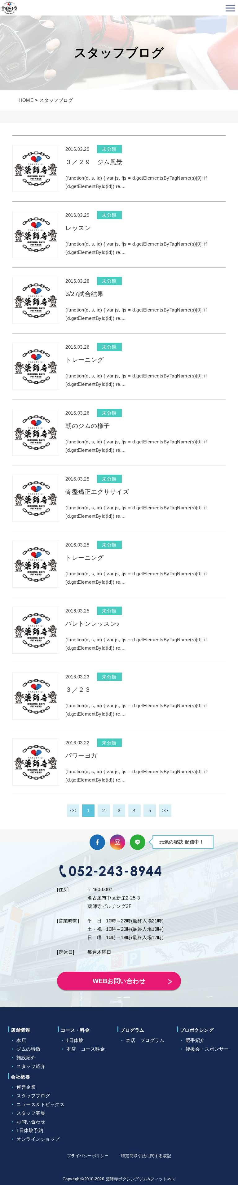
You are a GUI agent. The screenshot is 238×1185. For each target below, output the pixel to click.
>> (165, 810)
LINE (137, 842)
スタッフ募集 (30, 1113)
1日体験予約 (29, 1130)
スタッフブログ (33, 1095)
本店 (21, 1040)
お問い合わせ (30, 1121)
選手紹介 (195, 1040)
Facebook (97, 842)
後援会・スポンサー (207, 1049)
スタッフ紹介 (30, 1066)
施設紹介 (26, 1057)
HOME (26, 100)
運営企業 (26, 1087)
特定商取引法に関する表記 (146, 1155)
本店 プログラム (145, 1040)
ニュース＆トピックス (40, 1104)
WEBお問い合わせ (119, 981)
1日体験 (74, 1040)
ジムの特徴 (28, 1049)
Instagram (117, 842)
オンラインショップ (38, 1139)
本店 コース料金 (85, 1049)
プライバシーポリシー (88, 1155)
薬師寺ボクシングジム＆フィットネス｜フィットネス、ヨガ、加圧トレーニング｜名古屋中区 (9, 7)
